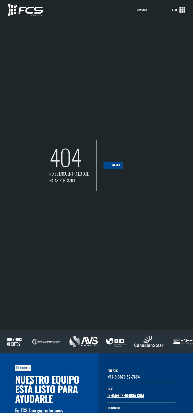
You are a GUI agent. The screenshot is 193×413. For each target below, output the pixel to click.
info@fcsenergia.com (125, 395)
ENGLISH (142, 9)
